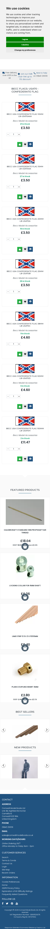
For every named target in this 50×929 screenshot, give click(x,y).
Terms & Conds (9, 860)
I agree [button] (25, 39)
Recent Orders (8, 872)
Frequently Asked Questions (14, 894)
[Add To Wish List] (25, 144)
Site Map (6, 869)
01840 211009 (7, 827)
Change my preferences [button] (25, 50)
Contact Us (7, 863)
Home (4, 885)
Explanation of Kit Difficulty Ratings (17, 891)
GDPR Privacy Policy (11, 888)
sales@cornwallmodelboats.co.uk (17, 835)
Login (4, 866)
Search (5, 857)
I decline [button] (25, 45)
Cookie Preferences (11, 882)
